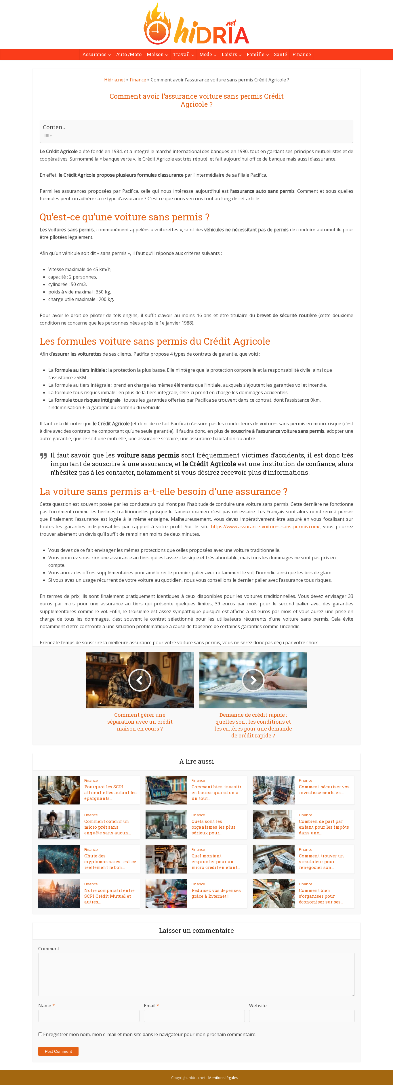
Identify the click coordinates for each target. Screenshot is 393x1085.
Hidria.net (114, 80)
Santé (280, 54)
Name (46, 1005)
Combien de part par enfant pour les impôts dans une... (324, 827)
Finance (301, 54)
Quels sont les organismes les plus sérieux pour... (214, 827)
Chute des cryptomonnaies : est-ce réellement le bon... (110, 861)
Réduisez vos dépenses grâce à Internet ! (216, 893)
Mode (205, 54)
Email (151, 1005)
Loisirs (229, 54)
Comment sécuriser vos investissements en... (324, 789)
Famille (255, 54)
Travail (181, 54)
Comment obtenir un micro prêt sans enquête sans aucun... (107, 827)
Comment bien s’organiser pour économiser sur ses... (321, 896)
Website (258, 1005)
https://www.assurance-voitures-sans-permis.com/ (265, 526)
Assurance (94, 54)
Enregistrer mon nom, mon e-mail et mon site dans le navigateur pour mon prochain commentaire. (149, 1034)
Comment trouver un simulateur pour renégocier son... (321, 861)
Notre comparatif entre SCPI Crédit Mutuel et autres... (109, 896)
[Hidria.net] (196, 23)
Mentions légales (223, 1077)
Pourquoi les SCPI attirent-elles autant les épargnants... (110, 792)
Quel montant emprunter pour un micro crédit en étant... (216, 861)
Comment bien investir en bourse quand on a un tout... (216, 792)
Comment (48, 948)
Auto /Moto (129, 54)
